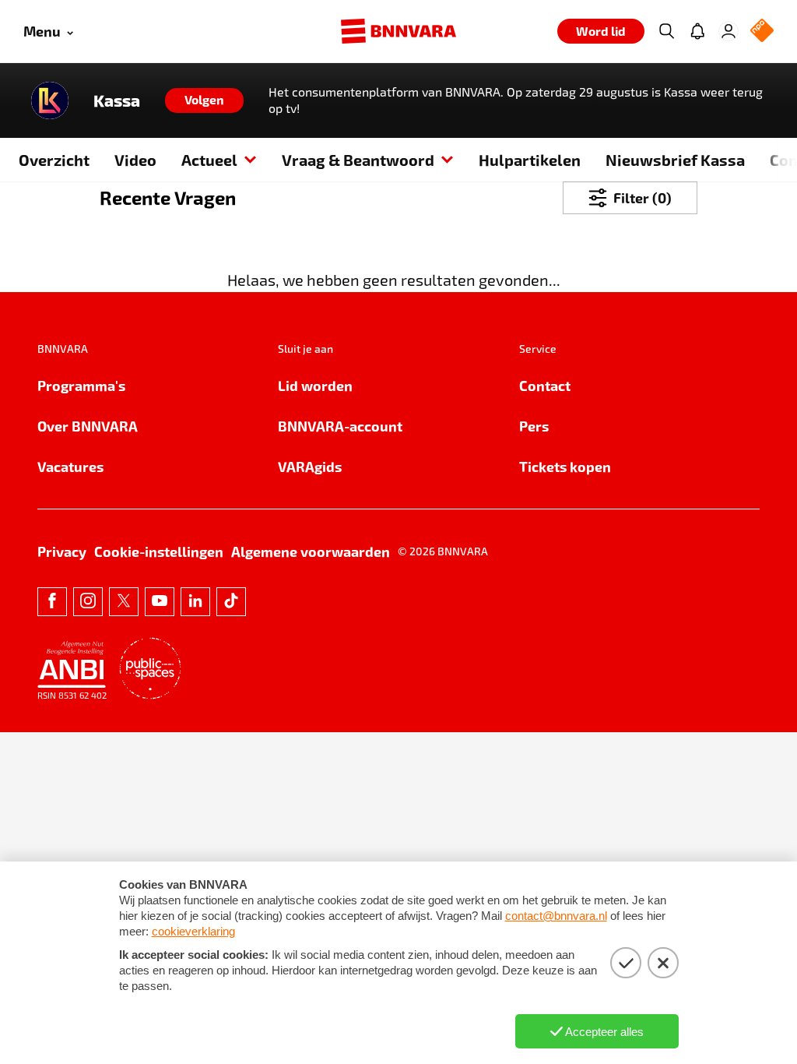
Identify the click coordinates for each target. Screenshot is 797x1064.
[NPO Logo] (762, 31)
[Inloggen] (728, 31)
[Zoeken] (666, 31)
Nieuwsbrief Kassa (675, 159)
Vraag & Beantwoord (358, 159)
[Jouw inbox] (697, 31)
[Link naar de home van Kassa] (49, 100)
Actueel (209, 159)
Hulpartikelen (530, 159)
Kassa (116, 100)
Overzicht (54, 159)
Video (135, 159)
